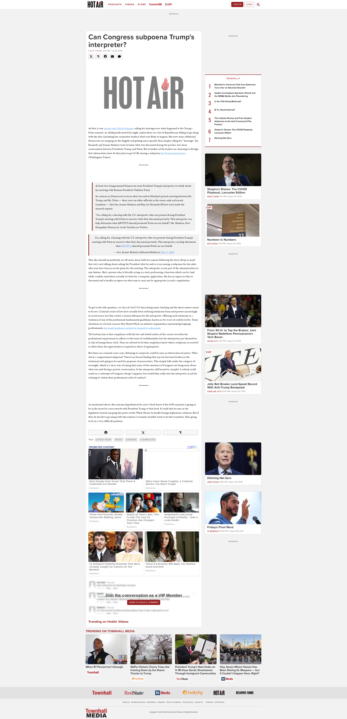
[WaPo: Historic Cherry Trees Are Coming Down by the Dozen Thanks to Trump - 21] (151, 649)
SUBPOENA (131, 440)
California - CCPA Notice (215, 702)
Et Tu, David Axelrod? (224, 109)
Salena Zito (212, 341)
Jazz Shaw (95, 51)
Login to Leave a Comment (143, 602)
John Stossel (213, 482)
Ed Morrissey (213, 531)
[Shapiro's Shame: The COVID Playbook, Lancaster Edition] (233, 169)
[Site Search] (258, 4)
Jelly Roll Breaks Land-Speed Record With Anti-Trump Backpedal (232, 385)
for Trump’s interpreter (173, 153)
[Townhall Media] (96, 713)
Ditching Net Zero (223, 138)
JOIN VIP (237, 4)
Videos (129, 4)
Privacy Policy (188, 702)
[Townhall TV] (156, 4)
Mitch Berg (212, 243)
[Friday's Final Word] (233, 507)
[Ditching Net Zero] (233, 458)
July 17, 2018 (167, 252)
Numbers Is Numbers (221, 239)
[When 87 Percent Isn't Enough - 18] (106, 649)
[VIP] (169, 4)
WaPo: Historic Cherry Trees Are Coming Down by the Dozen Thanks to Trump (150, 670)
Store (142, 4)
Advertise (161, 702)
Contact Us (198, 702)
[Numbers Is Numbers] (233, 220)
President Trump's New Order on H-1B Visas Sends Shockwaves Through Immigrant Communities (195, 670)
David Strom (213, 196)
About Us (126, 702)
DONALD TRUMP (103, 440)
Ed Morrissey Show (138, 702)
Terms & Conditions (173, 702)
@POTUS (126, 246)
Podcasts (115, 4)
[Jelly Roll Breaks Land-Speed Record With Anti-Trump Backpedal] (233, 364)
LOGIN (249, 4)
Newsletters (151, 702)
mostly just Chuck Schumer (119, 128)
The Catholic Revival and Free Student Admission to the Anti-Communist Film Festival (233, 121)
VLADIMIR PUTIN (147, 440)
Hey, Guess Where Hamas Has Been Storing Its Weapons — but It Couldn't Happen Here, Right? (239, 670)
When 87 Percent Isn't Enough (104, 667)
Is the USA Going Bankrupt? (227, 101)
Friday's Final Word (220, 527)
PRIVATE (118, 440)
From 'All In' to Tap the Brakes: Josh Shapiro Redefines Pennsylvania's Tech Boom (231, 334)
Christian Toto (214, 391)
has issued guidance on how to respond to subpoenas (132, 328)
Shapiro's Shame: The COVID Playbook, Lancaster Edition (227, 190)
